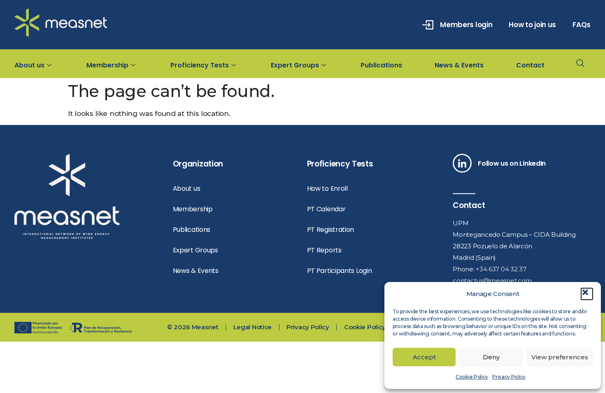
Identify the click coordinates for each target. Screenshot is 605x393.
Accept (424, 357)
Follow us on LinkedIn (512, 163)
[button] (587, 294)
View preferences (559, 357)
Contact (530, 65)
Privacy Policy (509, 377)
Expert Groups (295, 65)
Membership (107, 65)
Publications (381, 65)
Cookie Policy (472, 377)
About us (29, 65)
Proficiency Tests (199, 65)
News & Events (459, 65)
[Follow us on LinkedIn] (462, 163)
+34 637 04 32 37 (501, 269)
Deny (491, 357)
